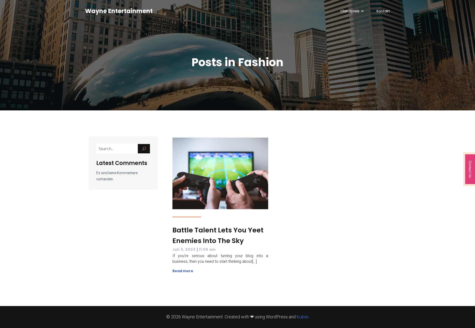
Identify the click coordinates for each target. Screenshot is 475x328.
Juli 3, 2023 (183, 249)
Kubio (303, 317)
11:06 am (207, 249)
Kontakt (383, 11)
